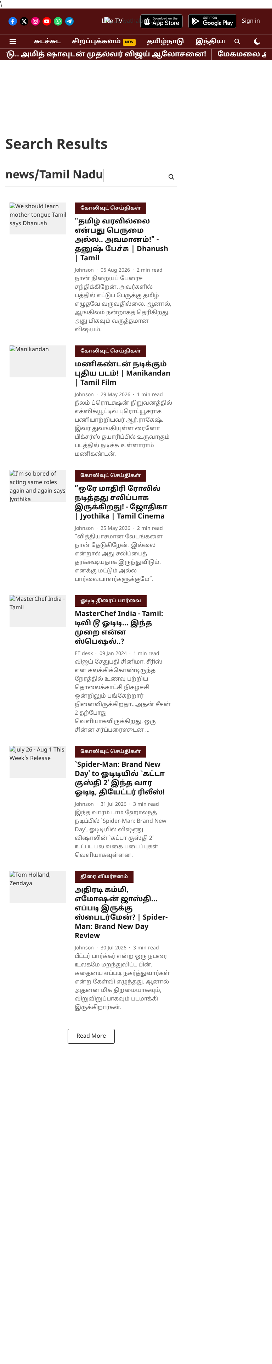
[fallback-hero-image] (42, 270)
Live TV (112, 21)
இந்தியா (212, 42)
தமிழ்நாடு (165, 42)
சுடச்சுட (47, 42)
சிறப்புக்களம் (96, 42)
